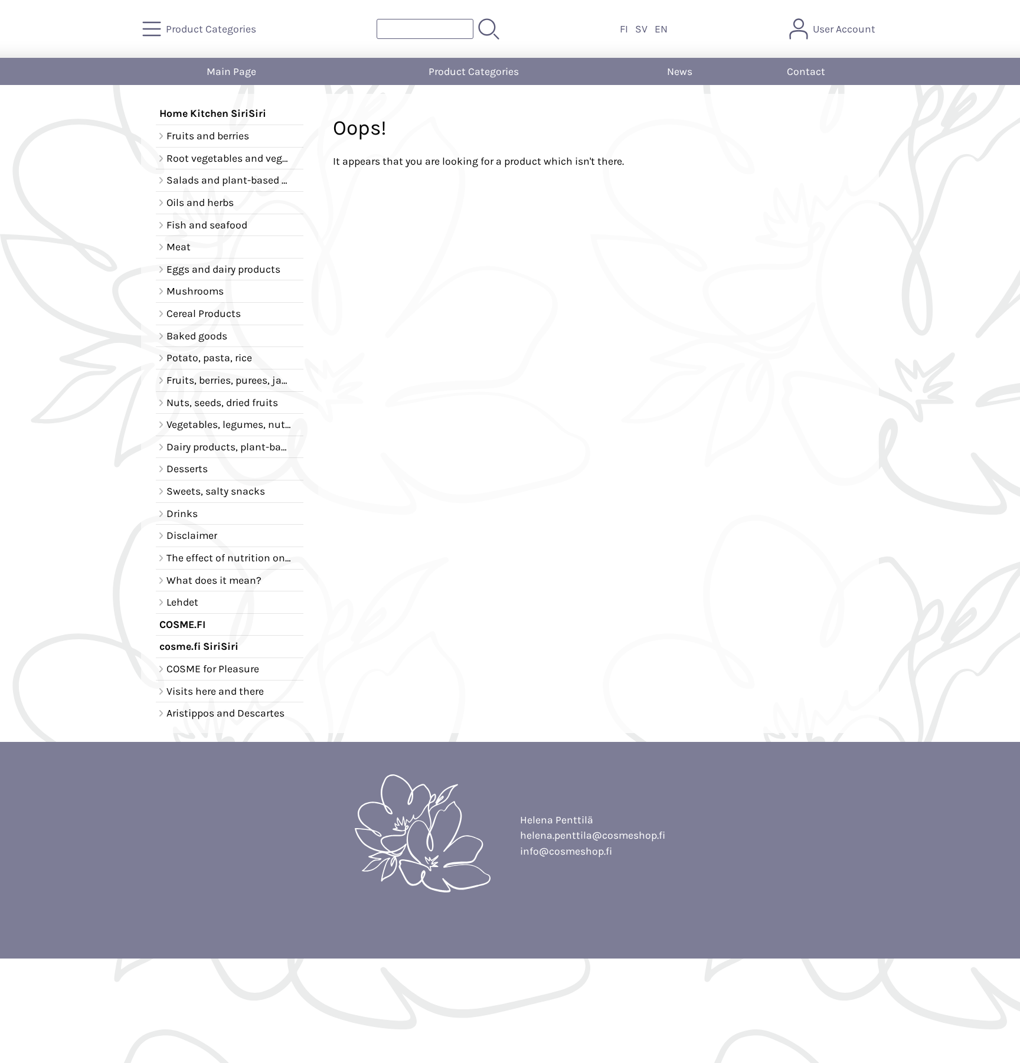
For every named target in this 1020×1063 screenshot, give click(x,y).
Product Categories (474, 71)
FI (624, 29)
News (679, 71)
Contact (806, 71)
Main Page (231, 71)
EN (661, 29)
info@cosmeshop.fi (566, 851)
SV (641, 29)
